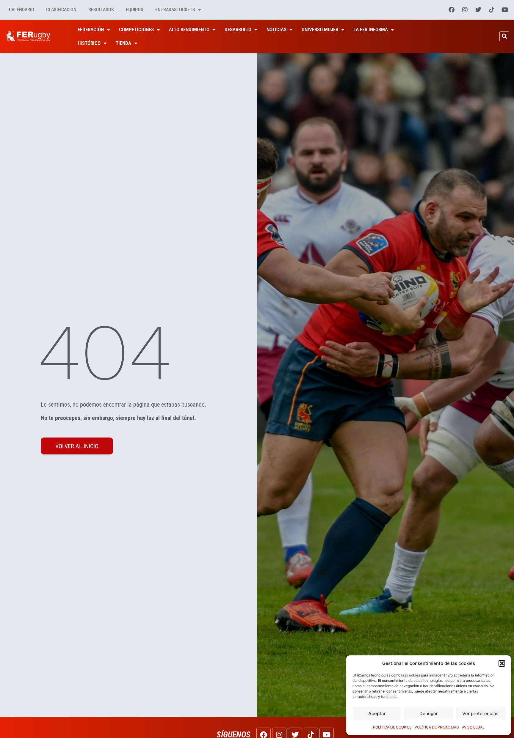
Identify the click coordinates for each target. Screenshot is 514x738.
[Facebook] (451, 10)
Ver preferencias (480, 713)
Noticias (276, 29)
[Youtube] (505, 10)
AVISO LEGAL (473, 727)
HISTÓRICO (89, 43)
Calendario (21, 9)
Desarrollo (238, 29)
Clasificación (61, 9)
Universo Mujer (320, 29)
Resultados (101, 9)
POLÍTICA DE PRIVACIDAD (437, 727)
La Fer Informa (370, 29)
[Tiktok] (492, 10)
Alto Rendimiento (189, 29)
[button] (502, 663)
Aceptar (377, 713)
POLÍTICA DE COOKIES (392, 727)
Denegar (428, 713)
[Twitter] (478, 10)
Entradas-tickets (175, 9)
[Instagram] (465, 10)
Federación (91, 29)
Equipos (134, 9)
